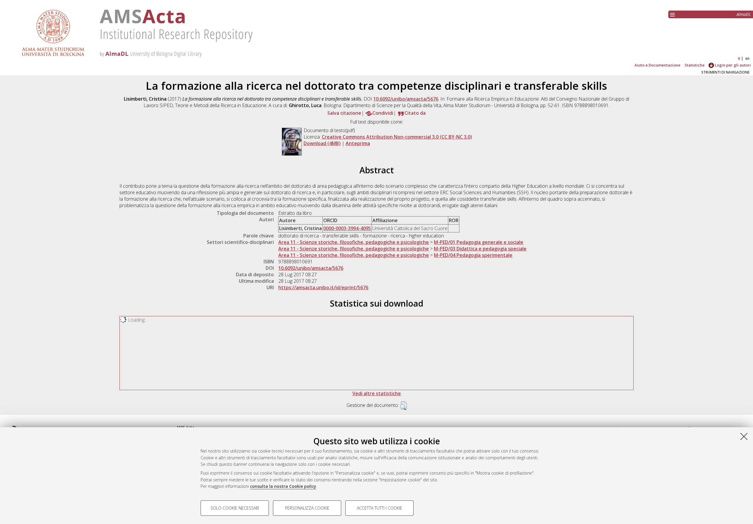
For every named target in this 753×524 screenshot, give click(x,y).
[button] (403, 405)
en (747, 58)
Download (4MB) (322, 143)
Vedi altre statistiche (376, 393)
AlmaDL (744, 14)
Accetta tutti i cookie (379, 508)
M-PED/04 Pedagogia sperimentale (473, 255)
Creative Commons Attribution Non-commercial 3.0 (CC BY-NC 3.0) (397, 137)
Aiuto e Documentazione (657, 65)
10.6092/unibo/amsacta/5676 (405, 99)
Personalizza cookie (307, 508)
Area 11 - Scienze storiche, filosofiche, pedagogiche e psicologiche (353, 242)
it (739, 58)
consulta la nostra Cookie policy (283, 486)
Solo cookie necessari (235, 508)
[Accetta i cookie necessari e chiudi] (744, 436)
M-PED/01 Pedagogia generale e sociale (478, 242)
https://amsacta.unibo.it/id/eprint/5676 (323, 287)
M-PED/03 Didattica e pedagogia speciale (480, 248)
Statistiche (694, 65)
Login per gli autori (732, 65)
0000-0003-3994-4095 (347, 228)
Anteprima (358, 143)
